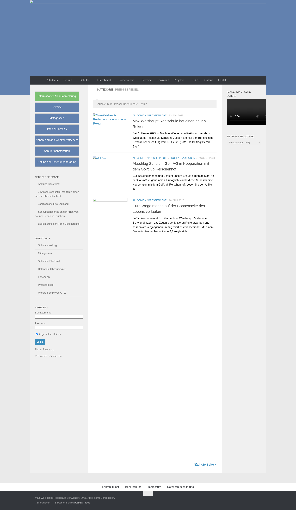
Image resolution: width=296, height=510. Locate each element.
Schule (68, 80)
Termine (147, 80)
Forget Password (44, 349)
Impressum (154, 486)
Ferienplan (44, 276)
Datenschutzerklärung (180, 486)
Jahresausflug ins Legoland (53, 203)
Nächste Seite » (205, 464)
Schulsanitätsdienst (49, 261)
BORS (196, 80)
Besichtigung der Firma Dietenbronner (59, 223)
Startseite (53, 80)
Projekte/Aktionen (182, 158)
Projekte (179, 80)
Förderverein (126, 80)
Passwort (40, 323)
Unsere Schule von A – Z (52, 292)
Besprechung (133, 486)
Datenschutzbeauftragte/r (52, 269)
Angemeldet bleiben (49, 334)
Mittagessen (45, 253)
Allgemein (139, 115)
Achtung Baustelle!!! (49, 183)
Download (163, 80)
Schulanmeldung (47, 245)
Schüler (84, 80)
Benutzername (43, 312)
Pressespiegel (158, 115)
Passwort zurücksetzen (48, 356)
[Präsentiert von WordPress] (52, 503)
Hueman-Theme (82, 502)
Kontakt (222, 80)
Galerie (208, 80)
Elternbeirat (104, 80)
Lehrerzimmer (110, 486)
